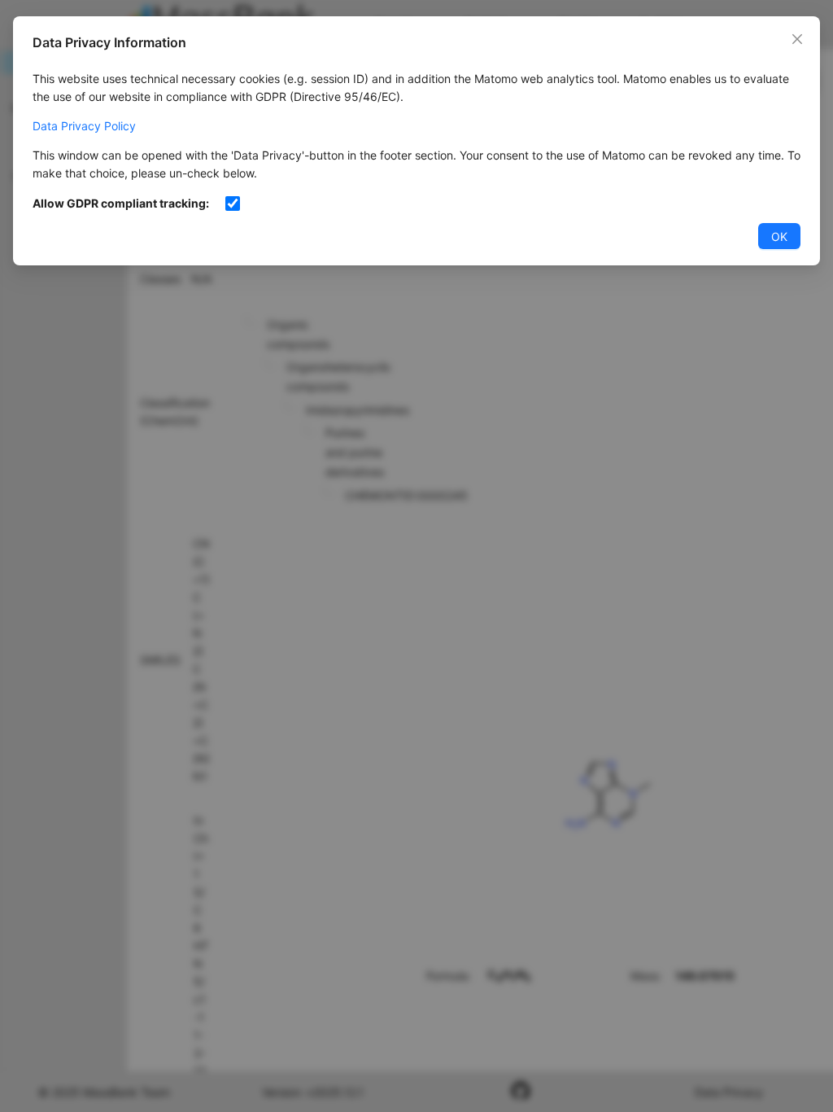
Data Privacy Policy (84, 126)
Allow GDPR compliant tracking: (121, 203)
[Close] (797, 39)
